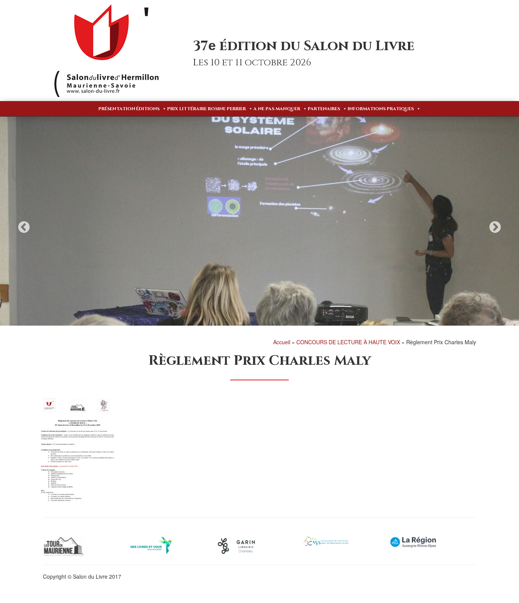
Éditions (148, 109)
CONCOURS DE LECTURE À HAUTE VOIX (348, 342)
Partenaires (324, 109)
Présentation (116, 109)
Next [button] (495, 227)
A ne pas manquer (276, 109)
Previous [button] (24, 227)
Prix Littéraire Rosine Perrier (206, 109)
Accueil (281, 342)
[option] (259, 221)
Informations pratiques (381, 109)
